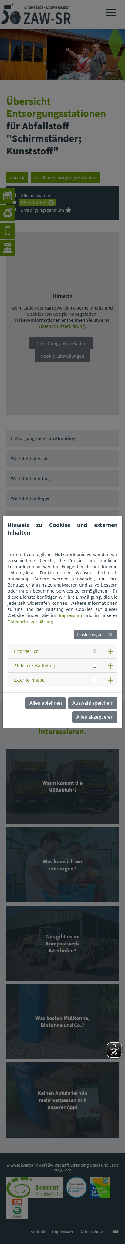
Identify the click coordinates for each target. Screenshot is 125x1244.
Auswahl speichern (92, 703)
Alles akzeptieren (94, 717)
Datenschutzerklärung (30, 621)
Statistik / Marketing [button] (34, 665)
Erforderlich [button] (26, 651)
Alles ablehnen (45, 703)
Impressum (70, 615)
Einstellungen (90, 634)
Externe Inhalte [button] (29, 680)
